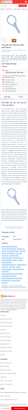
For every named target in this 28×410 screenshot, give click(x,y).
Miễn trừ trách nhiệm (6, 326)
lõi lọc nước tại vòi (6, 260)
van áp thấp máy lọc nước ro (9, 276)
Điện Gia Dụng (9, 9)
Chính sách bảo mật (6, 319)
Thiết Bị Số (3, 377)
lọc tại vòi (14, 260)
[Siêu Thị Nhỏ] (7, 296)
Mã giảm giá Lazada (6, 347)
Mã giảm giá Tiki (5, 344)
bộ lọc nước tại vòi (21, 264)
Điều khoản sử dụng (6, 322)
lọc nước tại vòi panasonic (8, 253)
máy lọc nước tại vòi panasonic (9, 246)
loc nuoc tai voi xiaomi (13, 251)
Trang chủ (2, 9)
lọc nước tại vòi (20, 249)
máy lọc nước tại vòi (18, 258)
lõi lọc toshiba (5, 271)
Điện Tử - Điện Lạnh (6, 363)
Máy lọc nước (25, 9)
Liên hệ (2, 354)
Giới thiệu (7, 97)
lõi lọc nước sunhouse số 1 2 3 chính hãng (12, 273)
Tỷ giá (9, 404)
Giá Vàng (24, 404)
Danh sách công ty (5, 337)
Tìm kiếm (22, 5)
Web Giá (2, 405)
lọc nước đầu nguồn (7, 258)
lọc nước (4, 251)
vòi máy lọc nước (14, 255)
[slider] (4, 40)
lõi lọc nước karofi (15, 280)
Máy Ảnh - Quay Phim (6, 384)
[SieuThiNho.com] (8, 1)
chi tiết (20, 97)
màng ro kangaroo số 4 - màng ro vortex (12, 278)
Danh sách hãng (4, 333)
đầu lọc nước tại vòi (7, 262)
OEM (6, 50)
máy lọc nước (5, 255)
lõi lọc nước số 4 (6, 280)
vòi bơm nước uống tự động (9, 249)
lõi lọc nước (22, 251)
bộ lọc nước (12, 267)
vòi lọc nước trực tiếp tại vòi (9, 264)
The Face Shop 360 (17, 404)
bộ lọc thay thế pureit (18, 269)
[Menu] (26, 2)
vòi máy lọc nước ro (7, 269)
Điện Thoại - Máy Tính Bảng (8, 373)
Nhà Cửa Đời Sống (5, 370)
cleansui (18, 267)
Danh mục (3, 329)
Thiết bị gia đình (17, 9)
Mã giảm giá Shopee (6, 351)
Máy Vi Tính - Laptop (6, 380)
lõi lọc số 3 (4, 283)
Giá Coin (7, 405)
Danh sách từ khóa (5, 340)
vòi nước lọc (5, 267)
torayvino (20, 260)
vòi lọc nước (19, 253)
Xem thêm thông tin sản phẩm (14, 227)
